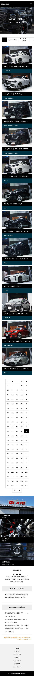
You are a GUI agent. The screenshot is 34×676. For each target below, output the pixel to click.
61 (12, 435)
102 (17, 472)
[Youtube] (20, 574)
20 (8, 399)
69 (26, 440)
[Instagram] (14, 574)
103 (22, 472)
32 (17, 408)
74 (26, 445)
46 (12, 422)
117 (17, 485)
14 (26, 390)
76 (12, 449)
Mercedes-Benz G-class (24, 39)
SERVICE (17, 651)
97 (17, 467)
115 (8, 485)
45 (8, 422)
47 (17, 422)
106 (12, 476)
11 (12, 390)
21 (12, 399)
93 (21, 463)
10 (8, 390)
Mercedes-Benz (12, 39)
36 (12, 413)
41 (12, 417)
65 (8, 440)
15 (8, 395)
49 (26, 422)
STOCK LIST (17, 654)
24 (26, 399)
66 (12, 440)
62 (17, 435)
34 (26, 408)
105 (8, 476)
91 (12, 463)
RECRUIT (17, 663)
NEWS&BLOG (17, 660)
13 (21, 390)
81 (12, 454)
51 (12, 426)
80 (8, 454)
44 (26, 417)
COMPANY (17, 657)
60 (8, 435)
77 (17, 449)
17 (17, 395)
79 (26, 449)
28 (21, 404)
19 (26, 395)
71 (12, 445)
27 (17, 404)
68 (21, 440)
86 (12, 458)
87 (17, 458)
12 (17, 390)
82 (17, 454)
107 (17, 476)
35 (8, 413)
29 (26, 404)
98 (21, 467)
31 (12, 408)
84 (26, 454)
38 (21, 413)
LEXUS (6, 290)
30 (8, 408)
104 (26, 472)
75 (8, 449)
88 (21, 458)
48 (21, 422)
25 (8, 404)
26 (12, 404)
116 (12, 485)
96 (12, 467)
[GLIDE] (5, 4)
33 (21, 408)
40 (8, 417)
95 (8, 467)
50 (8, 426)
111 (12, 481)
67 (17, 440)
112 (17, 481)
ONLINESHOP (17, 667)
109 (26, 476)
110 (8, 481)
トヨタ (6, 180)
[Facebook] (17, 574)
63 (21, 435)
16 (12, 395)
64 (26, 435)
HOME (17, 648)
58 (21, 431)
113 (22, 481)
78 (21, 449)
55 (8, 431)
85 (8, 458)
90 (8, 463)
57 (17, 431)
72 (17, 445)
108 (22, 476)
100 (8, 472)
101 (12, 472)
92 (17, 463)
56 (12, 431)
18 (21, 395)
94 (26, 463)
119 (26, 485)
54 (26, 426)
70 (8, 445)
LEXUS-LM (7, 70)
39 (26, 413)
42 (17, 417)
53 (21, 426)
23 (21, 399)
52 (17, 426)
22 (17, 399)
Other (5, 263)
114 (26, 481)
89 (26, 458)
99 (26, 467)
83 (21, 454)
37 (17, 413)
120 (15, 490)
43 (21, 417)
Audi (5, 208)
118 (22, 485)
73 (21, 445)
